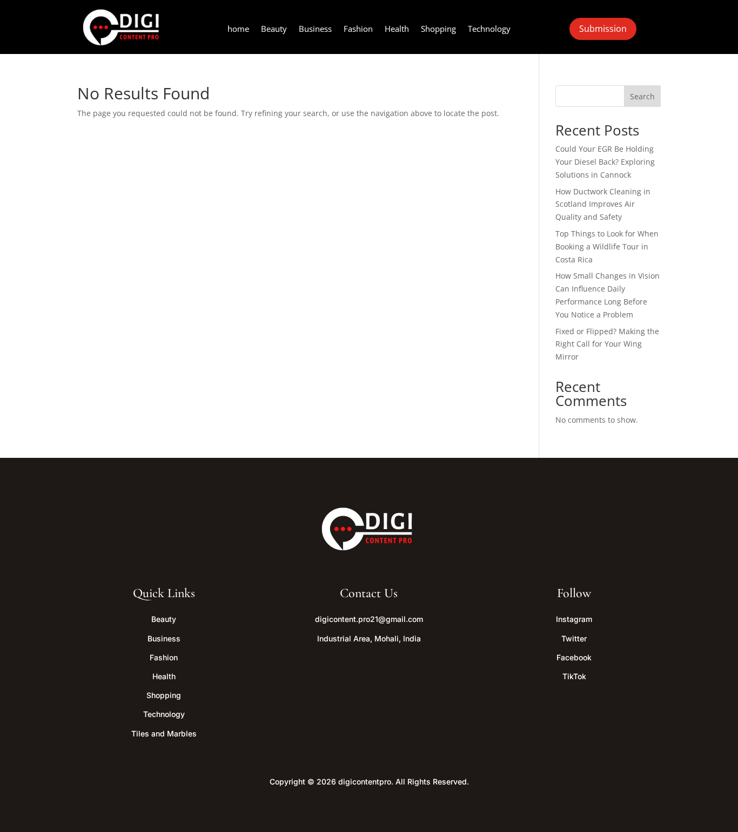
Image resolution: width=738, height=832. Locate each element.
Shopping (438, 29)
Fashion (358, 29)
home (238, 29)
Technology (489, 29)
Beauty (274, 29)
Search (642, 96)
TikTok (574, 676)
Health (397, 29)
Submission (603, 29)
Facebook (574, 657)
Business (315, 29)
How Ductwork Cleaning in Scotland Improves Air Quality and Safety (602, 204)
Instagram (574, 619)
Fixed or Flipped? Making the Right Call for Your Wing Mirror (607, 344)
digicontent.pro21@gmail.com (369, 619)
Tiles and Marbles (164, 733)
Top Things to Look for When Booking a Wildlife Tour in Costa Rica (607, 246)
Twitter (574, 638)
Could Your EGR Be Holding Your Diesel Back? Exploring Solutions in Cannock (605, 162)
